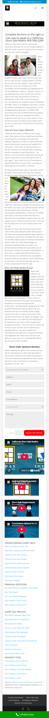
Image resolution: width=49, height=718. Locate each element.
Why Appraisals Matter (13, 624)
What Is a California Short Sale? (16, 546)
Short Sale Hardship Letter (15, 653)
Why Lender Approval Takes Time (17, 615)
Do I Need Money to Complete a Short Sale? (21, 588)
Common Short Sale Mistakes (16, 559)
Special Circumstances (23, 703)
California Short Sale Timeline (16, 555)
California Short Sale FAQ (14, 572)
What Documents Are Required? (17, 619)
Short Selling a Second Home (16, 665)
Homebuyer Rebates (30, 700)
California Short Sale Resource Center (25, 682)
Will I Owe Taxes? (11, 592)
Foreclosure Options (12, 580)
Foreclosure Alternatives (14, 576)
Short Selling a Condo (13, 678)
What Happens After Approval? (16, 632)
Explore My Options (34, 433)
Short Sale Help (32, 697)
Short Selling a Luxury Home (15, 674)
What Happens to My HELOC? (16, 605)
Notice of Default (11, 645)
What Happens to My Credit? (15, 600)
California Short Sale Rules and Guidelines (21, 641)
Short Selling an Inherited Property (18, 669)
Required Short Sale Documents (17, 563)
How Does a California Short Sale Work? (20, 550)
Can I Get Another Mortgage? (16, 596)
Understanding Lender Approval (17, 568)
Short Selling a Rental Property (16, 661)
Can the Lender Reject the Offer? (17, 628)
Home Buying (14, 700)
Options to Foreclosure (13, 649)
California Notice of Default (15, 636)
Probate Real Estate (15, 697)
